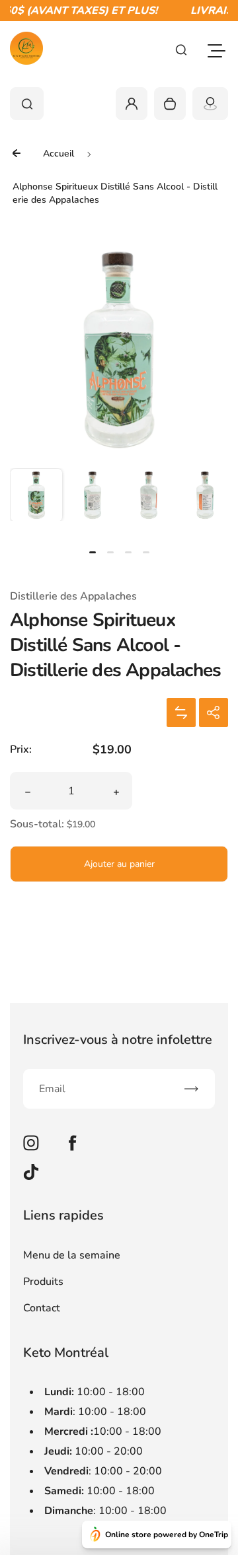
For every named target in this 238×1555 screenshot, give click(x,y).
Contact (41, 1308)
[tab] (92, 552)
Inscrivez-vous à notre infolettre (117, 1040)
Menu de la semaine (71, 1255)
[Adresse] (210, 103)
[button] (36, 494)
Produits (43, 1281)
